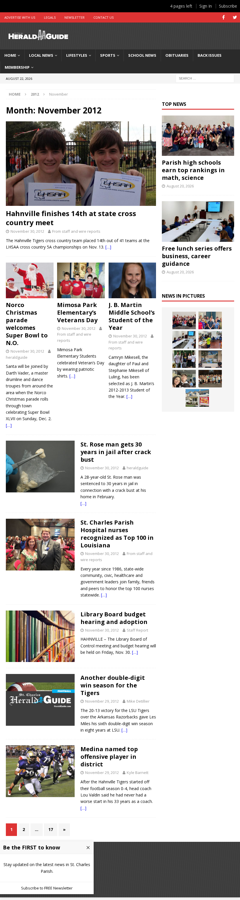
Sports (107, 55)
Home (10, 55)
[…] (108, 247)
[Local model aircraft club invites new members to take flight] (210, 320)
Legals (50, 17)
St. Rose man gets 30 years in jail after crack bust (115, 451)
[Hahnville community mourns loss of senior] (184, 359)
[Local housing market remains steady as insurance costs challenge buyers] (197, 398)
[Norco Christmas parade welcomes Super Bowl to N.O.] (30, 280)
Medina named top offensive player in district (109, 756)
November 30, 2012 (27, 231)
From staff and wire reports (76, 231)
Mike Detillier (138, 701)
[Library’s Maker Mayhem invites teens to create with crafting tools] (210, 340)
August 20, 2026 (180, 186)
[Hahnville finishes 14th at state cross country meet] (81, 163)
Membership (17, 67)
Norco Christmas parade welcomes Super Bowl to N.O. (27, 324)
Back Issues (210, 55)
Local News (41, 55)
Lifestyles (76, 55)
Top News (174, 104)
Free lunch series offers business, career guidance (197, 256)
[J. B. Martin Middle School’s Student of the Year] (132, 280)
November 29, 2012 (102, 701)
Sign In (205, 6)
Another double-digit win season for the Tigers (112, 685)
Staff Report (137, 630)
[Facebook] (223, 17)
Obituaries (176, 55)
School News (142, 55)
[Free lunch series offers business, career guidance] (198, 221)
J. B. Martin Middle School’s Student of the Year (132, 316)
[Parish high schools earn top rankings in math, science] (198, 135)
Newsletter (74, 17)
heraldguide (17, 357)
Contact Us (103, 17)
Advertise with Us (19, 17)
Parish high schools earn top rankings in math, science (193, 170)
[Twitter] (235, 17)
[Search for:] (205, 78)
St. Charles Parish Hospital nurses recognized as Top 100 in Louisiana (117, 533)
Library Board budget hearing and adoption (114, 618)
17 (50, 829)
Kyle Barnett (137, 772)
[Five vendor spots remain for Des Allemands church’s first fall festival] (210, 378)
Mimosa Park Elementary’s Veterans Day (77, 312)
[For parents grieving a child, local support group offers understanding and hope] (184, 378)
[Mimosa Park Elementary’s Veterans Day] (81, 280)
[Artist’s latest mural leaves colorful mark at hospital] (210, 359)
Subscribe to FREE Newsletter (47, 888)
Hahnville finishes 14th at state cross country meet (71, 217)
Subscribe (228, 6)
